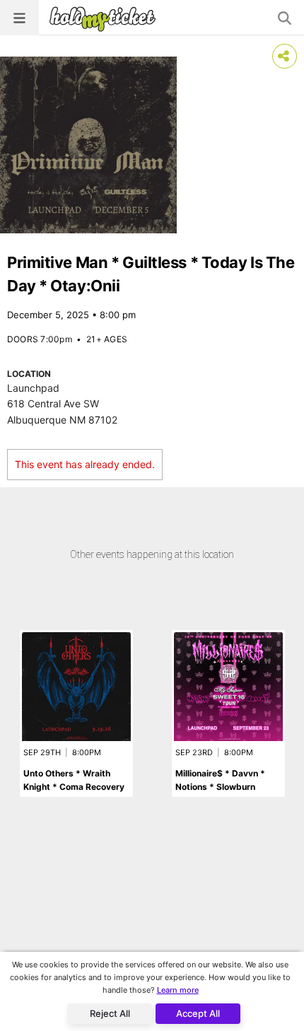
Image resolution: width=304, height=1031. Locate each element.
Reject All (110, 1013)
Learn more (178, 990)
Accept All (198, 1013)
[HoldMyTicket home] (105, 19)
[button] (19, 17)
